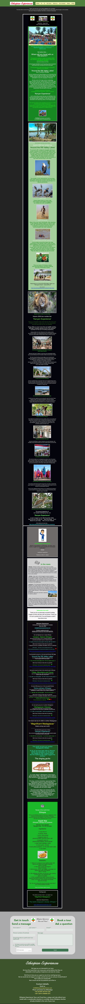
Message (40, 933)
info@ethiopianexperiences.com (42, 988)
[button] (49, 3)
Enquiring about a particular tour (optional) (23, 938)
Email (48, 927)
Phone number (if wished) (21, 933)
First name (16, 927)
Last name (32, 927)
